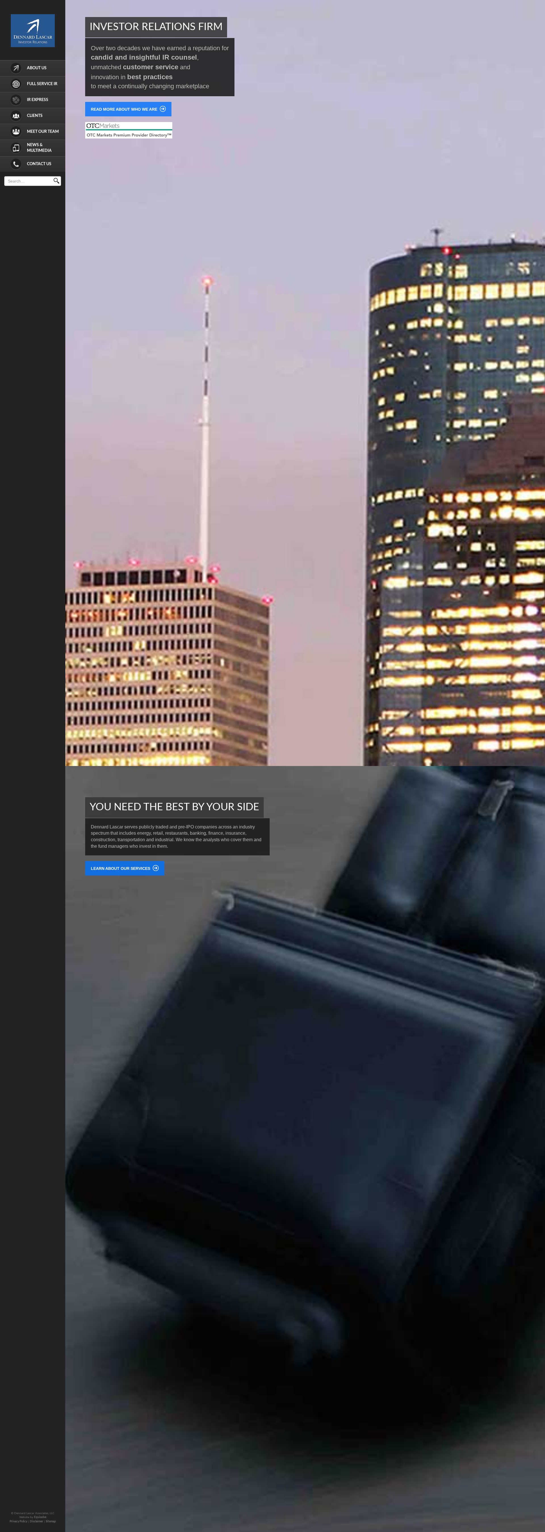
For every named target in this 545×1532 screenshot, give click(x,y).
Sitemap (51, 1521)
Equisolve (40, 1517)
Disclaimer (36, 1521)
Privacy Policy (18, 1521)
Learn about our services (121, 868)
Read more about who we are (124, 109)
